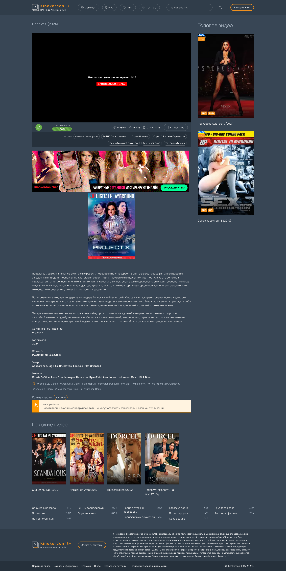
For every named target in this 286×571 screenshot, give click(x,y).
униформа (90, 383)
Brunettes (65, 366)
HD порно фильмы (43, 518)
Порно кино (39, 513)
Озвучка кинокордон (86, 136)
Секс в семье (177, 518)
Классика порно (179, 508)
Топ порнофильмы (175, 142)
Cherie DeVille (41, 377)
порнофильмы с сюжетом (165, 383)
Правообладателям (115, 566)
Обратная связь (41, 566)
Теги (129, 7)
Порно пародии (178, 513)
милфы (127, 383)
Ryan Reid (95, 377)
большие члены (44, 388)
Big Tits (53, 366)
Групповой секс (151, 142)
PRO (110, 7)
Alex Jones (109, 377)
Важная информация (66, 566)
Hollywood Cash (127, 377)
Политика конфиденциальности (148, 566)
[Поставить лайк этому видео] (38, 127)
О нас (97, 566)
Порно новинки (140, 136)
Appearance (39, 366)
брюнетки (140, 383)
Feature (78, 366)
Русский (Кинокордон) (46, 355)
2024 (35, 343)
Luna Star (57, 377)
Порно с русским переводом (169, 136)
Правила (86, 566)
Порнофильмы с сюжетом (124, 142)
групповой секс (92, 388)
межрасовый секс (68, 388)
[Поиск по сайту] (220, 7)
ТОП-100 (151, 7)
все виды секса (49, 383)
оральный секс (71, 383)
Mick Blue (145, 377)
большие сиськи (109, 383)
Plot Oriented (92, 366)
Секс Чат (90, 7)
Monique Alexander (76, 377)
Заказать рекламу (91, 545)
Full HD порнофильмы (114, 136)
